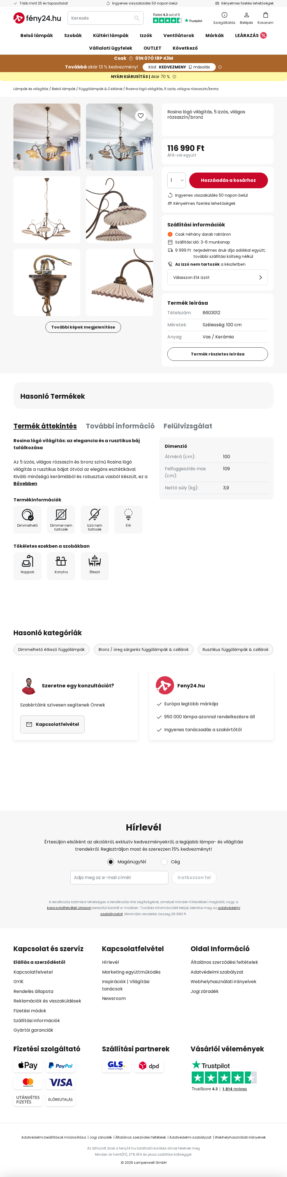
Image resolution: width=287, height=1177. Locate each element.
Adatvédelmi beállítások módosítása (53, 1137)
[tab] (45, 426)
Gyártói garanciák (33, 1030)
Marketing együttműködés (131, 972)
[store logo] (37, 18)
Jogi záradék (205, 991)
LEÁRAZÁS (247, 35)
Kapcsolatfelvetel (33, 972)
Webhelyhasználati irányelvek (223, 981)
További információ (120, 426)
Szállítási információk (36, 1020)
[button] (46, 209)
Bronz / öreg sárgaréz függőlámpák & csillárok (144, 649)
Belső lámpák (63, 88)
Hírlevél (110, 962)
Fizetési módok (29, 1011)
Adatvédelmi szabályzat (217, 972)
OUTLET (152, 48)
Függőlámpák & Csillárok (100, 88)
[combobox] (105, 18)
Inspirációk (114, 981)
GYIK (18, 981)
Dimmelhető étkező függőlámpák (51, 649)
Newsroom (114, 998)
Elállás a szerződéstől (39, 962)
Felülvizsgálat (188, 426)
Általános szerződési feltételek (224, 962)
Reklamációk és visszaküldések (47, 1001)
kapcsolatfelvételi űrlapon (69, 907)
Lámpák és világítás (30, 88)
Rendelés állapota (33, 991)
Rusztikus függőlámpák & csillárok (236, 649)
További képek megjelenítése (83, 327)
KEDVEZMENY (179, 67)
